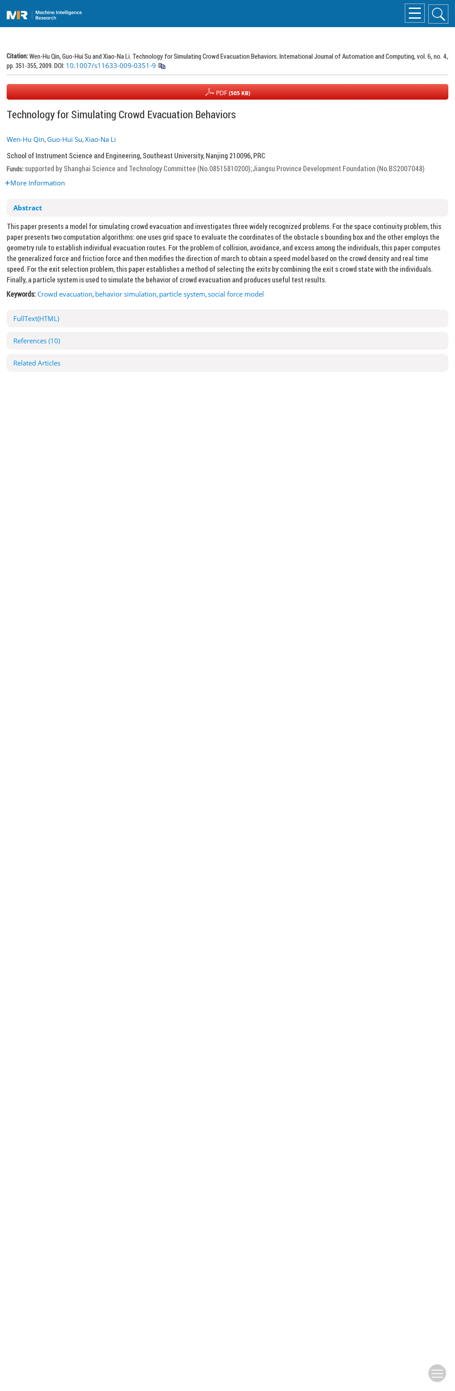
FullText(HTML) (36, 318)
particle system (182, 293)
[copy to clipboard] (161, 66)
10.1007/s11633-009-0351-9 (111, 65)
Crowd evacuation (64, 293)
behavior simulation (125, 293)
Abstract (27, 207)
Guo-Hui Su (64, 139)
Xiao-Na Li (100, 139)
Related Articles (36, 362)
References (36, 340)
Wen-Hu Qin (25, 139)
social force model (236, 293)
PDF (232, 92)
